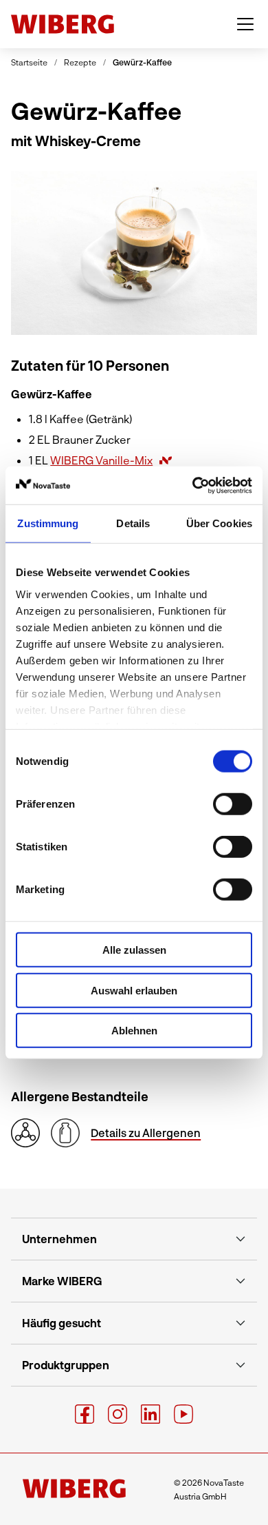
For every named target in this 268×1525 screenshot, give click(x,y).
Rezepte (80, 62)
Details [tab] (133, 523)
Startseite (29, 62)
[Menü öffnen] (245, 24)
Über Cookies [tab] (219, 523)
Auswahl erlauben (134, 990)
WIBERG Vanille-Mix (101, 460)
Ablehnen (134, 1030)
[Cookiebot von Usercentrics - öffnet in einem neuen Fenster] (192, 485)
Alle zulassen (134, 950)
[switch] (232, 804)
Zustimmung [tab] (47, 523)
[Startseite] (62, 24)
